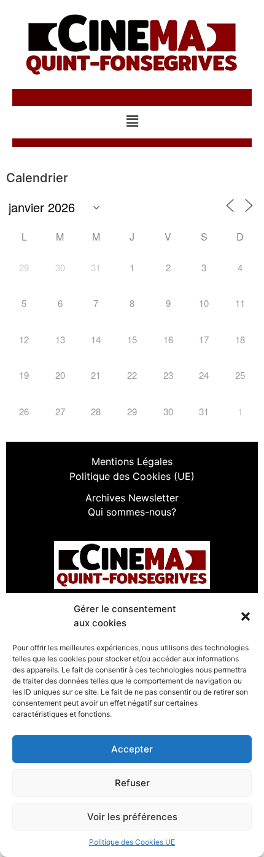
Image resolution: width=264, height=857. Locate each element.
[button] (245, 616)
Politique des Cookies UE (132, 842)
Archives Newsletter (132, 498)
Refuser (132, 783)
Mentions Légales (132, 461)
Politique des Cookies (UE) (132, 476)
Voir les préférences (132, 817)
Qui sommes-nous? (132, 512)
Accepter (132, 749)
